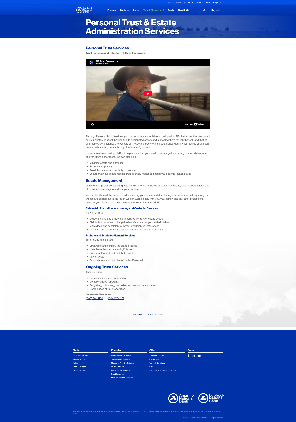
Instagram (193, 355)
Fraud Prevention (118, 374)
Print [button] (160, 314)
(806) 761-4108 (94, 298)
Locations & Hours (174, 3)
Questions (138, 314)
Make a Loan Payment (213, 3)
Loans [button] (136, 10)
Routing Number (79, 359)
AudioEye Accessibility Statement (162, 370)
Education (116, 350)
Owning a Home (117, 367)
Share (150, 314)
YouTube (199, 355)
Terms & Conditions (157, 363)
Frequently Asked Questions (122, 378)
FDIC (151, 367)
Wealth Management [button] (153, 10)
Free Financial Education (121, 356)
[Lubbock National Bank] (84, 9)
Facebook (188, 355)
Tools (76, 350)
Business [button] (125, 10)
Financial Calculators (81, 356)
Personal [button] (111, 10)
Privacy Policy (154, 359)
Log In (218, 10)
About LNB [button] (183, 10)
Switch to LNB (79, 370)
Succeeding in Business (120, 359)
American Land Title (157, 356)
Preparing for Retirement (121, 370)
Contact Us (188, 3)
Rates (199, 3)
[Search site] (204, 10)
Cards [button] (171, 10)
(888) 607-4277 (115, 298)
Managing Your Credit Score (122, 363)
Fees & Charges (79, 367)
